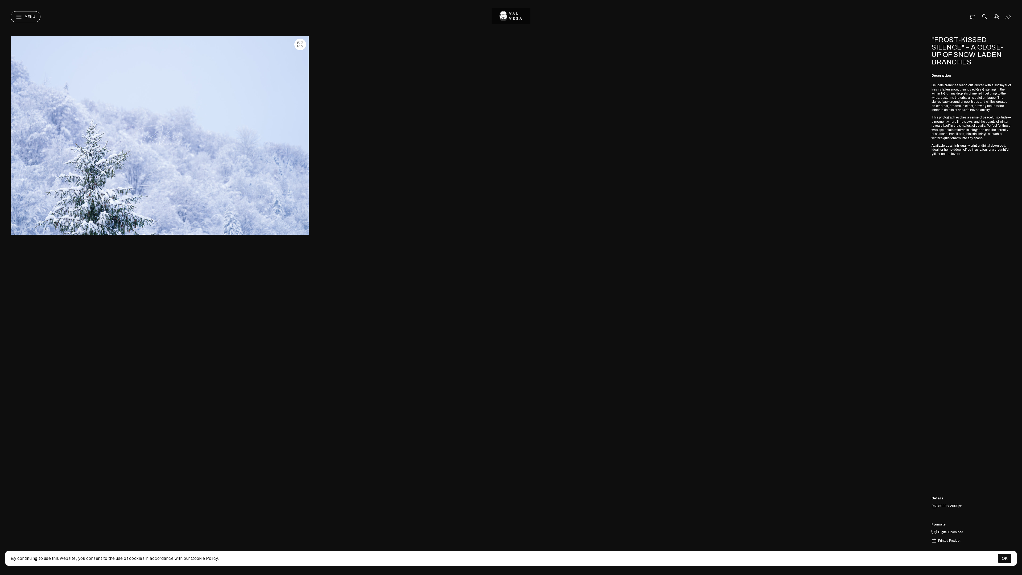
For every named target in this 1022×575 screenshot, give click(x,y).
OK (1005, 558)
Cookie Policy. (205, 558)
